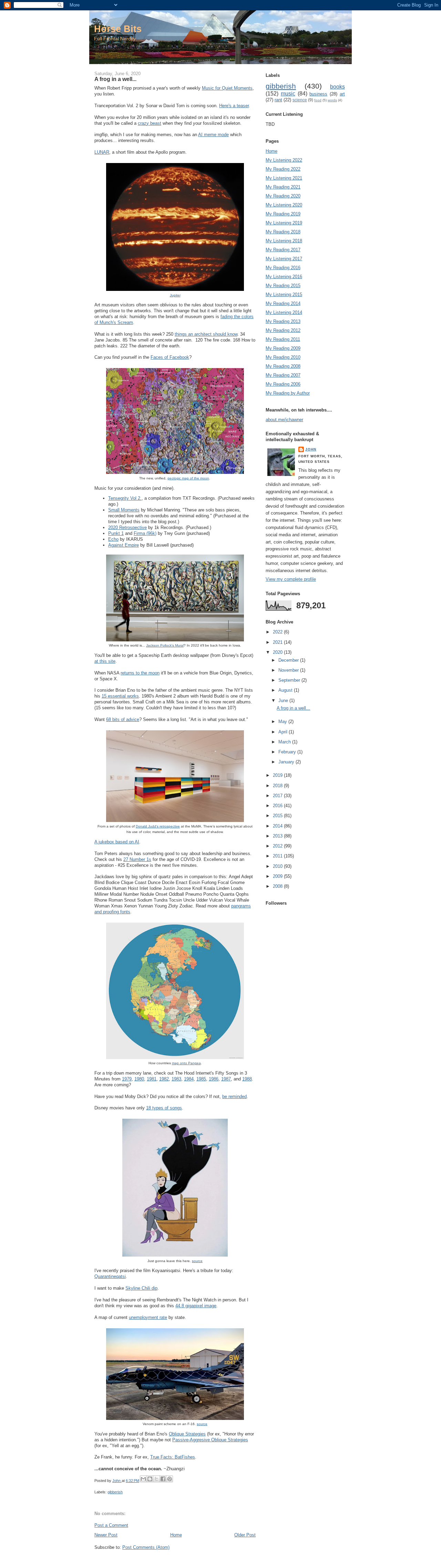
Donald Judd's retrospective (158, 826)
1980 (139, 1078)
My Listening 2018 (284, 240)
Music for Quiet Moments (227, 88)
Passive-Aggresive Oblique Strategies (210, 1439)
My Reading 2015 (283, 285)
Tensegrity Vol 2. (125, 498)
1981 (151, 1078)
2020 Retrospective (127, 527)
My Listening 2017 (284, 258)
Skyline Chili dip (141, 1288)
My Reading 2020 (283, 196)
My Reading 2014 (283, 303)
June (283, 700)
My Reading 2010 (283, 357)
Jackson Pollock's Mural (165, 645)
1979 (127, 1078)
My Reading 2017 (283, 249)
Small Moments (124, 509)
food (317, 100)
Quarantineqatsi (110, 1276)
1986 (213, 1078)
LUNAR (101, 152)
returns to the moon (140, 673)
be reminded (234, 1096)
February (287, 751)
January (287, 761)
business (318, 94)
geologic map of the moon (188, 478)
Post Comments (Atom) (146, 1547)
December (289, 660)
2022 (278, 631)
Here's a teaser (234, 105)
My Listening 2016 (284, 276)
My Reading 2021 (283, 187)
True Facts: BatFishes (172, 1457)
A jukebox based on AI (116, 841)
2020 (278, 652)
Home (176, 1534)
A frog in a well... (293, 708)
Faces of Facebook (170, 357)
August (286, 690)
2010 (278, 866)
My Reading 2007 (283, 375)
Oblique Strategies (187, 1433)
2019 (278, 775)
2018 (278, 785)
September (289, 680)
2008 (278, 886)
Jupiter (175, 295)
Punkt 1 (116, 533)
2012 (278, 846)
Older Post (245, 1534)
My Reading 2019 (283, 213)
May (283, 721)
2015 (278, 815)
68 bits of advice (122, 719)
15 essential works (120, 696)
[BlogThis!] (149, 1478)
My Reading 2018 (283, 231)
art (342, 94)
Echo (113, 539)
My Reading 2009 (283, 348)
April (283, 731)
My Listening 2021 (284, 178)
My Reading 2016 (283, 267)
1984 (189, 1078)
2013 (278, 836)
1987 (226, 1078)
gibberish (115, 1492)
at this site (104, 661)
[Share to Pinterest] (169, 1478)
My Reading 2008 (283, 366)
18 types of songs (164, 1107)
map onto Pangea (186, 1063)
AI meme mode (213, 134)
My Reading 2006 (283, 384)
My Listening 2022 (284, 160)
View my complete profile (291, 579)
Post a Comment (111, 1525)
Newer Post (105, 1534)
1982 (164, 1078)
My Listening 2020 (284, 204)
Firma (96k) (145, 533)
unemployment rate (148, 1317)
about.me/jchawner (284, 419)
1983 (176, 1078)
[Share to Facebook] (163, 1478)
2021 (278, 642)
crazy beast (149, 123)
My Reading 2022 (283, 169)
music (288, 94)
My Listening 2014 (284, 312)
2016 (278, 805)
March (285, 741)
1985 (201, 1078)
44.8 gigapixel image (195, 1305)
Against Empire (123, 545)
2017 (278, 795)
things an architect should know (206, 334)
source (197, 1261)
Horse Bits (118, 28)
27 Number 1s (137, 859)
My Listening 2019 (284, 222)
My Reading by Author (288, 393)
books (337, 87)
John (310, 449)
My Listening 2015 (284, 294)
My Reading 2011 (283, 339)
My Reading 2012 (283, 330)
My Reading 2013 (283, 321)
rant (278, 99)
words (332, 100)
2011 (278, 856)
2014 (278, 826)
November (289, 670)
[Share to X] (156, 1478)
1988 (247, 1078)
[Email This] (143, 1478)
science (300, 100)
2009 (278, 876)
